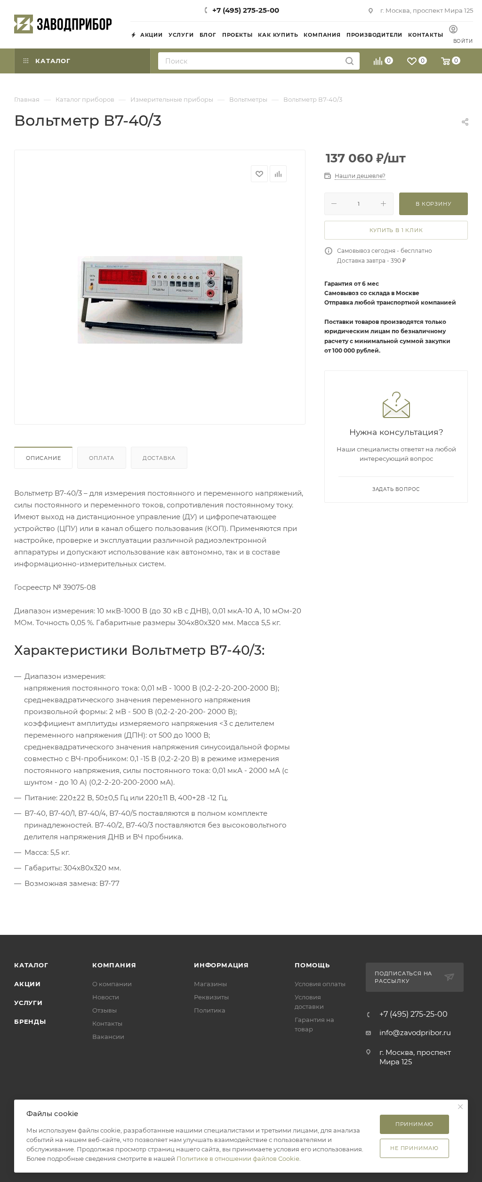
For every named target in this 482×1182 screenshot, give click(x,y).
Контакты (107, 1023)
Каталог (31, 965)
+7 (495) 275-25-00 (245, 10)
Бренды (30, 1021)
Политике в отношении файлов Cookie (238, 1158)
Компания (114, 965)
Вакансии (108, 1036)
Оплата (101, 458)
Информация (221, 965)
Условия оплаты (320, 984)
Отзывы (104, 1010)
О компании (112, 984)
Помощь (312, 965)
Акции (27, 984)
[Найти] (349, 61)
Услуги (28, 1002)
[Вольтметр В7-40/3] (160, 300)
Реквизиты (211, 997)
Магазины (210, 984)
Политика (209, 1010)
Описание (43, 458)
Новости (105, 997)
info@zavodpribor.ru (415, 1032)
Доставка (159, 458)
